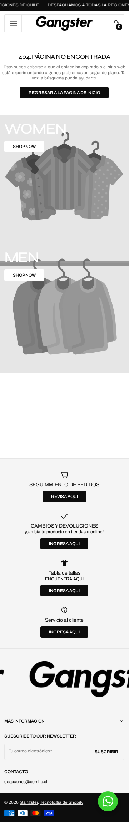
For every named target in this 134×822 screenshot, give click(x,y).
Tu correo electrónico (29, 751)
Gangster (29, 802)
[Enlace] (64, 679)
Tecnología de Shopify (61, 802)
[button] (13, 23)
